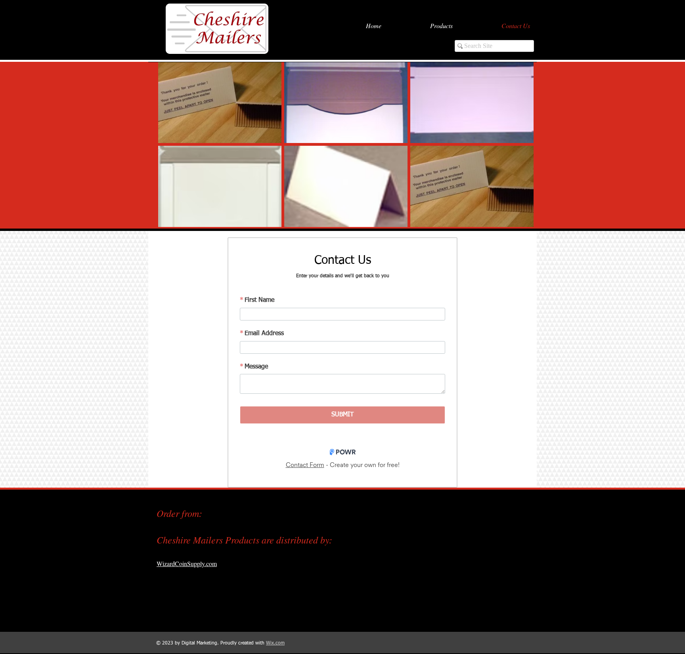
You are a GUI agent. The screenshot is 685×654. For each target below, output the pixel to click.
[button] (219, 102)
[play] (517, 220)
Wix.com (275, 643)
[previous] (172, 149)
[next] (519, 149)
